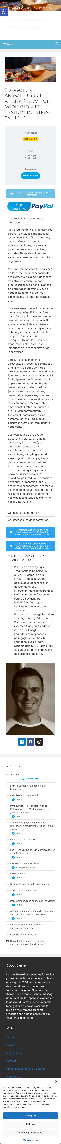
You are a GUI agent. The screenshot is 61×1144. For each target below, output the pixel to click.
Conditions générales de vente (25, 1068)
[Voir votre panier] (56, 43)
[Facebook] (30, 742)
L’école (10, 1037)
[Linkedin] (22, 742)
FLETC (21, 602)
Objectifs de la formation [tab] (23, 512)
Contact (11, 1060)
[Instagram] (39, 742)
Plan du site (13, 1076)
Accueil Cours (12, 774)
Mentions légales (30, 1140)
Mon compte (14, 1053)
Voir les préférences (30, 1132)
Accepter (30, 1115)
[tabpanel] (30, 467)
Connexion (13, 1045)
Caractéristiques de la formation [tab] (28, 519)
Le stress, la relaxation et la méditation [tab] (25, 220)
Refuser (30, 1124)
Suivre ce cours (30, 175)
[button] (4, 12)
